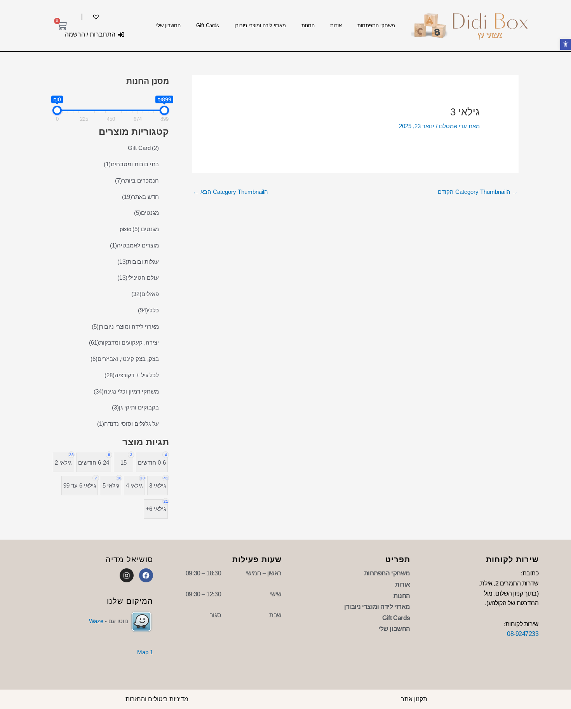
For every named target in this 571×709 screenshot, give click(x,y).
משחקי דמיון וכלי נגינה (126, 391)
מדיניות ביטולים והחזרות (156, 699)
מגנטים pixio (139, 229)
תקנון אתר (414, 699)
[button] (565, 44)
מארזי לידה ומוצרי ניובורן (260, 25)
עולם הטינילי (138, 277)
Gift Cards (207, 25)
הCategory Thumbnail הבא (230, 191)
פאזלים (145, 294)
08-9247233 (523, 634)
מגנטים (146, 212)
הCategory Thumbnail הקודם (478, 191)
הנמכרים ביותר (137, 180)
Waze (96, 621)
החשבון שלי (168, 25)
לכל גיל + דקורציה (131, 375)
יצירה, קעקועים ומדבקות (124, 342)
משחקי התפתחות (376, 25)
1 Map (145, 652)
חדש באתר (140, 196)
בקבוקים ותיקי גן (135, 407)
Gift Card (143, 148)
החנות (308, 25)
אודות (336, 25)
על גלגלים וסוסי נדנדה (128, 423)
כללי (148, 310)
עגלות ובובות (138, 261)
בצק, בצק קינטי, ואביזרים (125, 358)
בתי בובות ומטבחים (131, 164)
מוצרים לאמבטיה (134, 245)
